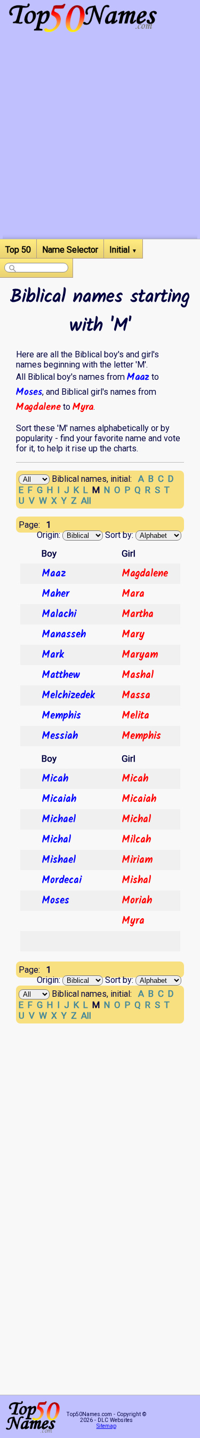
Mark (53, 655)
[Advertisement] (100, 138)
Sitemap (106, 1426)
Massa (136, 695)
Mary (133, 635)
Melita (135, 716)
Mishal (136, 880)
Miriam (137, 860)
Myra (83, 407)
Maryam (140, 655)
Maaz (138, 377)
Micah (55, 779)
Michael (59, 819)
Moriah (137, 901)
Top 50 (18, 250)
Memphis (61, 716)
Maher (55, 594)
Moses (29, 392)
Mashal (138, 675)
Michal (136, 819)
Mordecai (62, 880)
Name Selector (70, 250)
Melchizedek (68, 695)
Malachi (59, 614)
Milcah (136, 840)
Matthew (61, 675)
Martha (138, 614)
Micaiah (59, 799)
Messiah (60, 736)
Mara (133, 594)
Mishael (59, 860)
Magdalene (38, 407)
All (86, 500)
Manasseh (64, 635)
